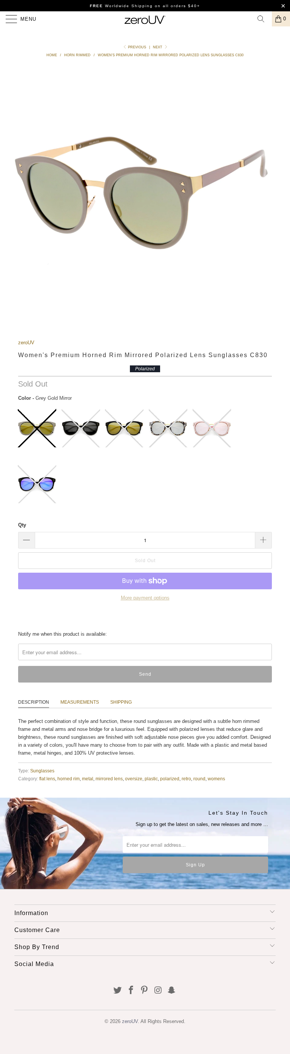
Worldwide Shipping (121, 6)
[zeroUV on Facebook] (131, 991)
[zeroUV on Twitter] (117, 991)
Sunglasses (42, 770)
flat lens (47, 778)
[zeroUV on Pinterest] (144, 991)
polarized (169, 778)
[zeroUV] (145, 18)
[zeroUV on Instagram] (158, 991)
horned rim (68, 778)
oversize (133, 778)
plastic (151, 778)
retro (186, 778)
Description (33, 702)
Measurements (79, 702)
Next (158, 47)
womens (216, 778)
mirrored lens (109, 778)
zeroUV (26, 342)
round (199, 778)
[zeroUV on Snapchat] (171, 991)
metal (87, 778)
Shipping (121, 702)
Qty (22, 525)
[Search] (263, 18)
